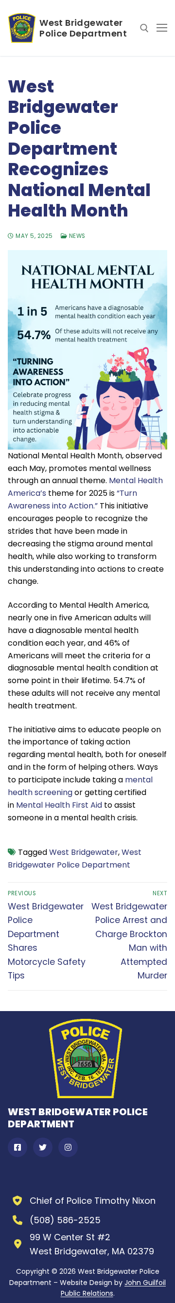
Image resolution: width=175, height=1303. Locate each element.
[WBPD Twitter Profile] (42, 1147)
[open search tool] (144, 28)
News (76, 236)
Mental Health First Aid (59, 805)
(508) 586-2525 (65, 1220)
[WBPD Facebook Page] (17, 1147)
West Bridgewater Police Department (83, 28)
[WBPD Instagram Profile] (68, 1147)
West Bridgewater (83, 852)
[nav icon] (162, 28)
